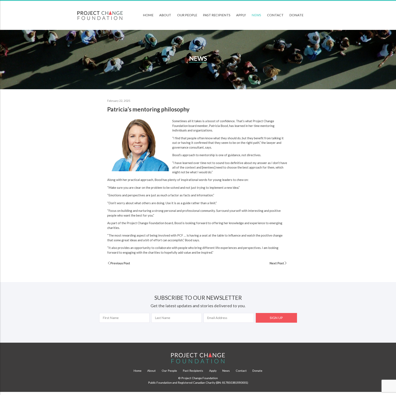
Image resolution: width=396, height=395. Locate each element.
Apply (241, 15)
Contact (275, 15)
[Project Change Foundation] (198, 358)
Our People (187, 15)
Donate (296, 15)
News (256, 15)
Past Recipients (216, 15)
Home (148, 15)
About (165, 15)
